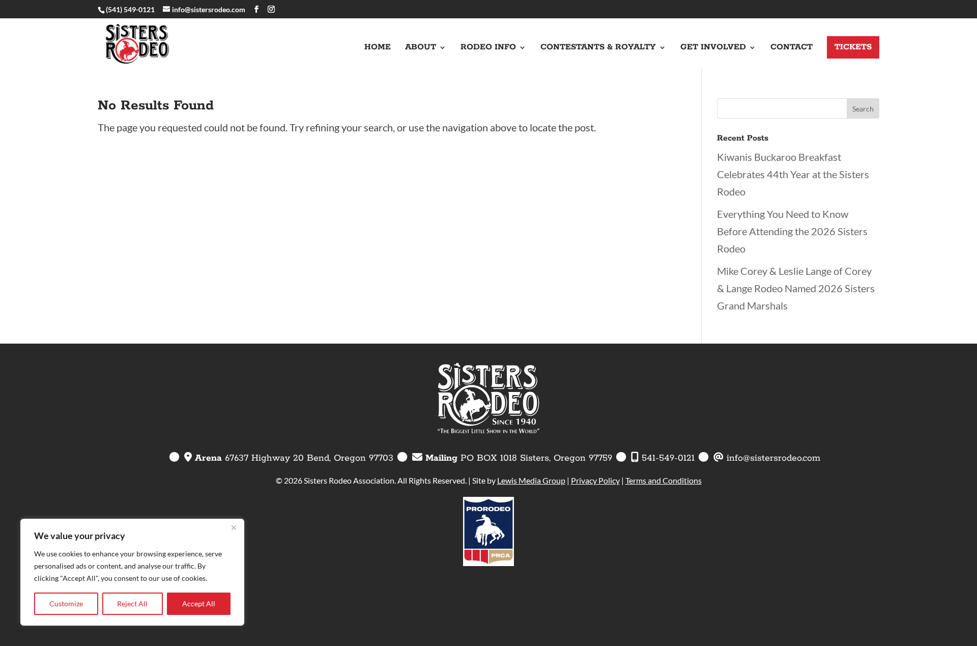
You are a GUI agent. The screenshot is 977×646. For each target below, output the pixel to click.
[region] (132, 572)
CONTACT (791, 48)
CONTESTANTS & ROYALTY (598, 48)
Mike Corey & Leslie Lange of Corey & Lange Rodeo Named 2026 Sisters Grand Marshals (796, 288)
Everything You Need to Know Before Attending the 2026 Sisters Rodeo (792, 231)
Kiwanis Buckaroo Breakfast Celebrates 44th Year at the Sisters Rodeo (793, 174)
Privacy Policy (595, 480)
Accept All (198, 603)
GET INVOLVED (713, 48)
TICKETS (853, 47)
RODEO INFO (488, 48)
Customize (66, 603)
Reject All (132, 603)
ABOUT (420, 48)
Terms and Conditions (663, 480)
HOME (377, 48)
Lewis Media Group (531, 480)
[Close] (233, 527)
